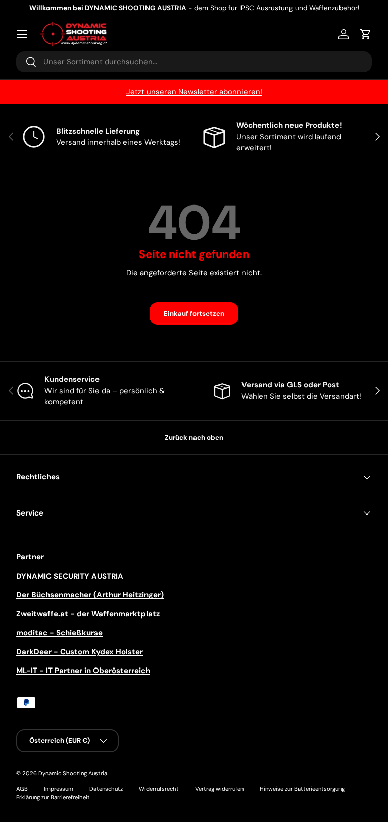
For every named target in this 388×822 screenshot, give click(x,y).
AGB (22, 788)
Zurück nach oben (194, 437)
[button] (366, 34)
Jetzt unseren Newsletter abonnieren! (194, 92)
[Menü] (22, 34)
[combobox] (194, 61)
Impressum (58, 788)
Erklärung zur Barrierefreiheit (53, 797)
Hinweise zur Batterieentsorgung (302, 788)
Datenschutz (106, 788)
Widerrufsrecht (159, 788)
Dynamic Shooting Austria (72, 773)
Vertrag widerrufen (219, 788)
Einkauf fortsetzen (194, 313)
